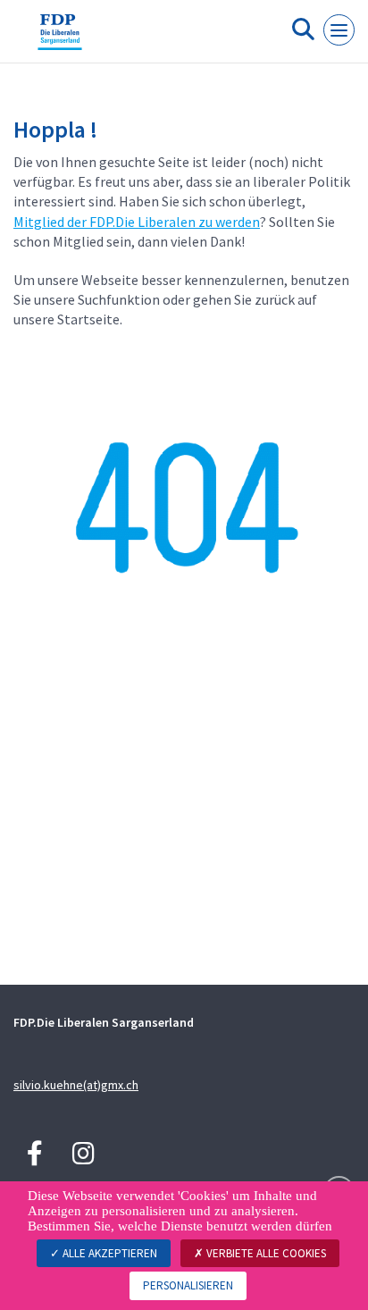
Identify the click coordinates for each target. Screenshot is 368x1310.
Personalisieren (188, 1285)
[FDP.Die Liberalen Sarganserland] (60, 38)
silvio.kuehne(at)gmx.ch (75, 1085)
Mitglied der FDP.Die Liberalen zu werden (136, 222)
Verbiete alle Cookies (265, 1253)
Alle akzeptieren (108, 1253)
